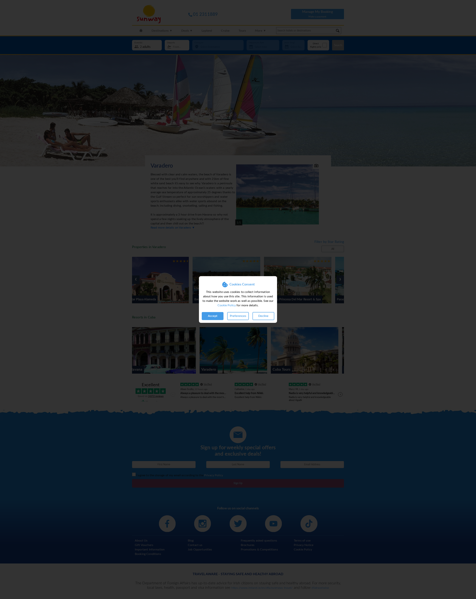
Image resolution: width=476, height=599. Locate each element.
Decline (263, 315)
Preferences (238, 315)
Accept (212, 315)
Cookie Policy (227, 305)
